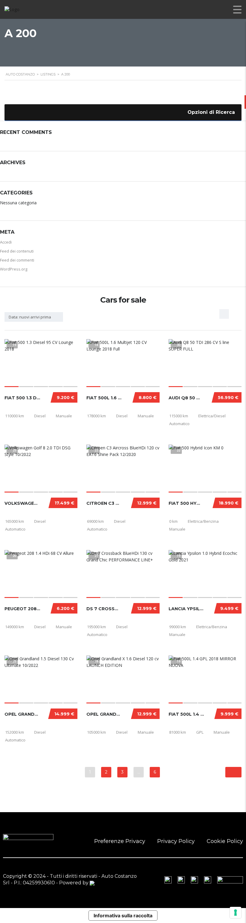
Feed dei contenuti (17, 251)
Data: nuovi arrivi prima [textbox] (30, 317)
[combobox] (33, 317)
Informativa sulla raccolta (123, 916)
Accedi (6, 242)
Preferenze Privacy (119, 841)
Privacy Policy (176, 841)
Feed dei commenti (17, 260)
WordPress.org (13, 269)
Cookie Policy (225, 841)
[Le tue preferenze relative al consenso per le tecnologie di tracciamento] (235, 912)
